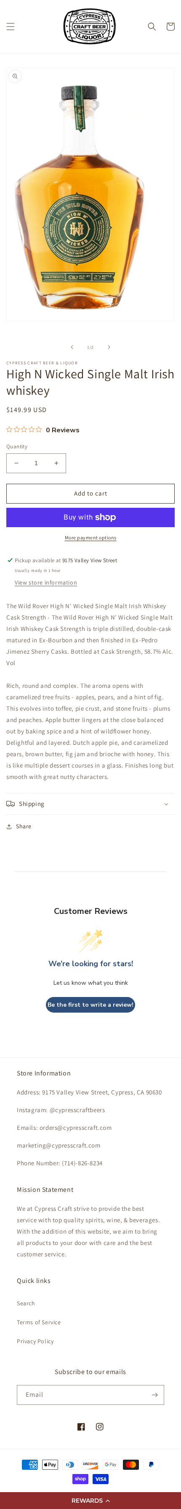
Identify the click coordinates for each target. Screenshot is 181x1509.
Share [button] (24, 826)
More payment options (91, 537)
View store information (46, 582)
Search (26, 1303)
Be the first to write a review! (90, 1005)
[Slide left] (72, 347)
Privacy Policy (35, 1341)
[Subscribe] (154, 1395)
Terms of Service (39, 1322)
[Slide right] (109, 347)
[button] (90, 1500)
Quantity (16, 446)
